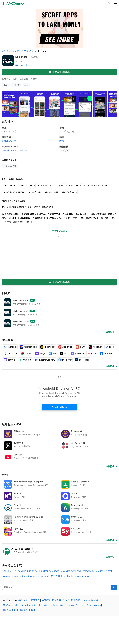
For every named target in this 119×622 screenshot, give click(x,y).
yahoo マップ (9, 571)
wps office (67, 347)
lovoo (94, 353)
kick (66, 353)
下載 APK (61, 72)
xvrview (7, 576)
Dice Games (9, 185)
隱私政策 (56, 600)
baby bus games (30, 576)
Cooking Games (69, 192)
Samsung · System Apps (88, 605)
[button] (109, 3)
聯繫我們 (75, 600)
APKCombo (8, 51)
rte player (97, 347)
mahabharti (70, 576)
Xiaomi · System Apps (63, 605)
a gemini (16, 576)
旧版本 (16, 85)
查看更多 (110, 331)
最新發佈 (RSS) (27, 610)
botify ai (11, 360)
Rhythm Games (73, 185)
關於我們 (35, 600)
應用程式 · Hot (12, 424)
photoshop (84, 360)
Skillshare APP (14, 201)
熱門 (5, 474)
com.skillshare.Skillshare (14, 150)
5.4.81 (9, 131)
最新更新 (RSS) (10, 610)
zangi (111, 347)
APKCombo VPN (11, 605)
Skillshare (21, 56)
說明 (6, 85)
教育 (26, 85)
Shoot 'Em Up (44, 185)
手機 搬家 (27, 360)
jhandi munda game (27, 571)
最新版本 (7, 121)
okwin (82, 347)
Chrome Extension (91, 600)
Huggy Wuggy (34, 192)
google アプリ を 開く (52, 576)
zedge (42, 353)
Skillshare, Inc (22, 65)
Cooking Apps (51, 192)
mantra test (106, 571)
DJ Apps (59, 185)
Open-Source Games (14, 192)
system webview (47, 360)
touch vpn (13, 353)
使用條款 (46, 600)
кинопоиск (49, 347)
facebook (108, 353)
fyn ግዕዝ (28, 353)
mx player (67, 360)
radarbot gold (30, 347)
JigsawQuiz (44, 605)
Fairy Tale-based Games (95, 185)
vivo (55, 353)
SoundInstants (28, 605)
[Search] (114, 587)
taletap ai (12, 347)
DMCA (66, 600)
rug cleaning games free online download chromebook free (69, 571)
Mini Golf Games (27, 185)
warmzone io (83, 576)
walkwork (79, 353)
